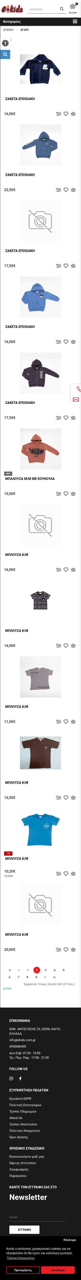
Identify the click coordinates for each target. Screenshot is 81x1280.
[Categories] (75, 21)
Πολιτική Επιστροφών (25, 1105)
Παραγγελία (17, 1176)
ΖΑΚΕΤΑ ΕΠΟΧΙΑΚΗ (20, 99)
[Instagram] (11, 1079)
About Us (15, 1118)
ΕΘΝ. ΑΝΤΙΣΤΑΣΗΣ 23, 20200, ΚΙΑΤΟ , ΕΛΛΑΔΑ (35, 1031)
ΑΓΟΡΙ (24, 29)
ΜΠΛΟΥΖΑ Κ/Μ (16, 555)
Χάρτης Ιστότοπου (22, 1163)
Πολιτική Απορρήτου (24, 1131)
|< (10, 970)
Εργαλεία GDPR (20, 1099)
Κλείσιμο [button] (70, 1239)
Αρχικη (8, 29)
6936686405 (17, 1046)
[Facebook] (20, 1079)
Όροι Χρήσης (18, 1137)
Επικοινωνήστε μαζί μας (26, 1156)
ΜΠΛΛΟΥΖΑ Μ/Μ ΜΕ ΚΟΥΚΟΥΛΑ (30, 479)
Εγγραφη (24, 1229)
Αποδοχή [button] (58, 1270)
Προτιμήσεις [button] (23, 1270)
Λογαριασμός (18, 1169)
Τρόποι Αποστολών (23, 1124)
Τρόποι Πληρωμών (22, 1111)
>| (54, 977)
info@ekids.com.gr (22, 1040)
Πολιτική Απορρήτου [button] (21, 1258)
